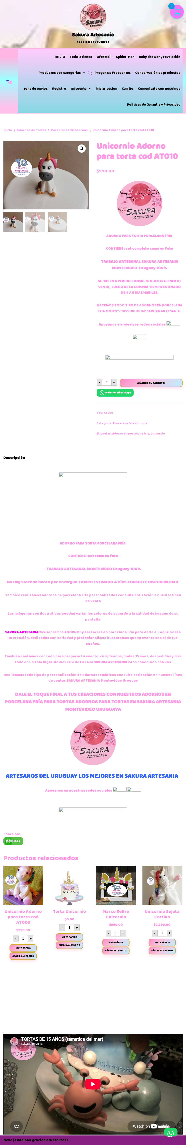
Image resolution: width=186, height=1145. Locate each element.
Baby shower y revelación (159, 57)
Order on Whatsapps (118, 393)
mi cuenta (78, 88)
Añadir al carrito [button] (23, 956)
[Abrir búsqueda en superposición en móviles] (90, 73)
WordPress (59, 1140)
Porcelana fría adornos (69, 130)
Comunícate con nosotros (159, 88)
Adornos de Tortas (31, 130)
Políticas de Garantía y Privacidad (153, 104)
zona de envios (35, 88)
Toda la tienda (81, 57)
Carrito (127, 88)
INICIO (60, 57)
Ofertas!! (104, 57)
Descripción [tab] (14, 457)
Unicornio (158, 433)
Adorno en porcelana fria (130, 433)
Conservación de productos (157, 72)
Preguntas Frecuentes (113, 72)
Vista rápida (23, 948)
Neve (7, 1140)
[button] (82, 148)
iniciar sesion (106, 88)
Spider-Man (125, 57)
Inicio (7, 130)
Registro (59, 88)
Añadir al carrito (151, 383)
